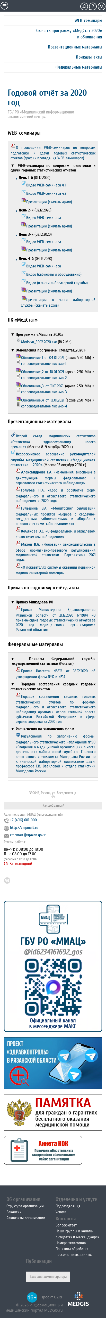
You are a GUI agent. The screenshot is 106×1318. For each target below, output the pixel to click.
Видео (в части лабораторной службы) (57, 283)
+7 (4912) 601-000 (23, 820)
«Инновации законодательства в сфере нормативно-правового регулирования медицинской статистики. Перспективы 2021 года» (55, 552)
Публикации (39, 1261)
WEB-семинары (88, 20)
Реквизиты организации (25, 1218)
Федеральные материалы (79, 67)
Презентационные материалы (75, 47)
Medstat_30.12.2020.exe (39, 342)
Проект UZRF (51, 1297)
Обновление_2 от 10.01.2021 (42, 372)
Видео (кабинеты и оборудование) (54, 274)
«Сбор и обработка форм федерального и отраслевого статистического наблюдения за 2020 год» (55, 495)
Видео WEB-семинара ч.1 (46, 185)
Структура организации (25, 1206)
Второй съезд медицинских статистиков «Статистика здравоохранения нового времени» (53, 441)
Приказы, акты (89, 57)
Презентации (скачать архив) (49, 202)
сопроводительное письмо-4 (44, 406)
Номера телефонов (71, 1243)
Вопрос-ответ (66, 1225)
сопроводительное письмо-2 (44, 377)
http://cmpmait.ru (24, 827)
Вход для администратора (48, 1277)
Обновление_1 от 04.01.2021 (42, 357)
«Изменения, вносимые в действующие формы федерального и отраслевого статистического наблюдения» (55, 477)
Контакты (66, 1219)
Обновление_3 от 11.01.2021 (42, 386)
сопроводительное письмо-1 (43, 363)
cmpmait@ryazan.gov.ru (29, 835)
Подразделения (68, 1206)
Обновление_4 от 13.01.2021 (42, 400)
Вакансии (14, 1212)
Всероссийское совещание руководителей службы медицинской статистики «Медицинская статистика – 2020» (53, 459)
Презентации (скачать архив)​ (49, 291)
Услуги (61, 1212)
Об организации (23, 1199)
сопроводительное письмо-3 (44, 392)
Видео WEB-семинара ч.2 (46, 193)
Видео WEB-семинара (43, 217)
